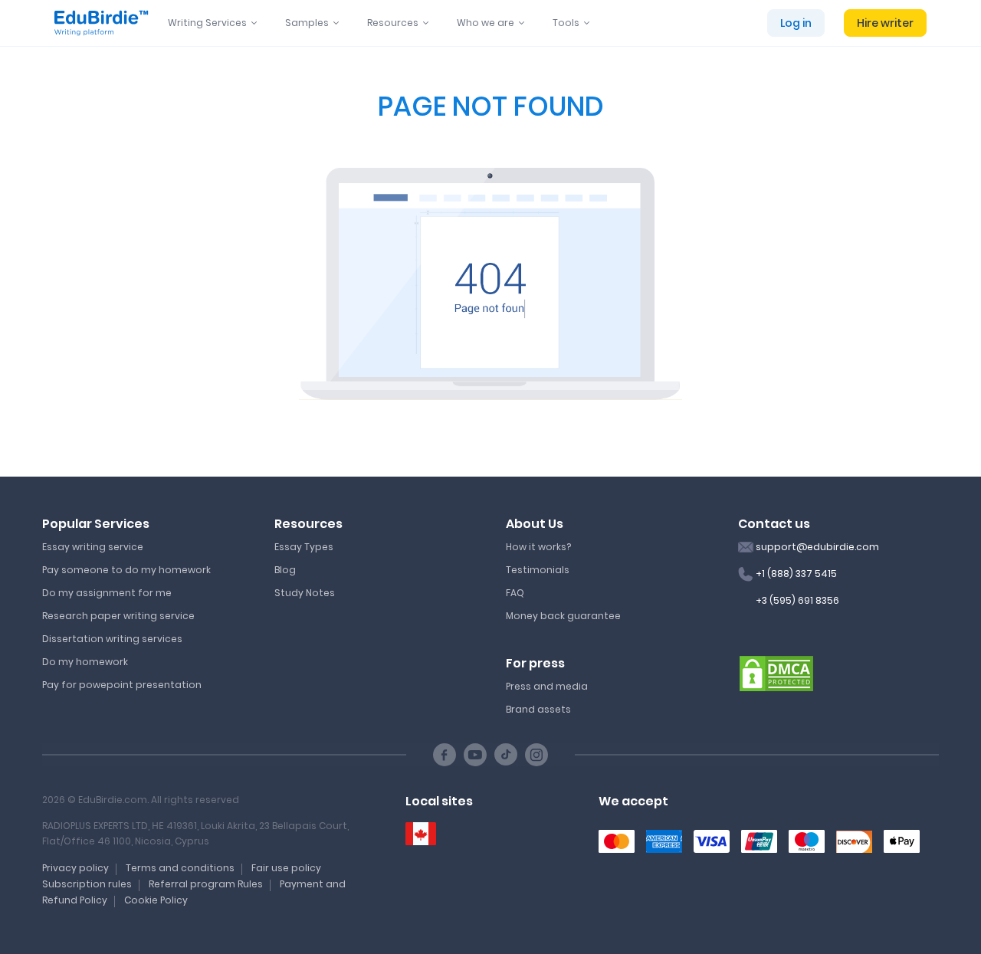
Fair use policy (286, 867)
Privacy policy (75, 867)
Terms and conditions (180, 867)
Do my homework (85, 661)
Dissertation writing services (112, 638)
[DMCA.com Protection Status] (776, 672)
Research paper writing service (118, 615)
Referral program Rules (206, 883)
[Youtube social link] (475, 754)
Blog (285, 569)
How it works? (538, 546)
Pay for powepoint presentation (122, 684)
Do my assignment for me (107, 592)
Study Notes (304, 592)
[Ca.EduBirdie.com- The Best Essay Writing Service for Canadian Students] (420, 834)
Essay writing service (92, 546)
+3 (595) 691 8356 (797, 600)
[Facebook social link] (444, 754)
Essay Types (303, 546)
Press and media (547, 686)
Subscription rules (87, 883)
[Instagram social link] (536, 754)
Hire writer (885, 23)
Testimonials (537, 569)
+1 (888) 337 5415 (796, 573)
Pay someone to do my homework (126, 569)
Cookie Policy (156, 899)
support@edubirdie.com (817, 546)
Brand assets (538, 709)
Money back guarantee (563, 615)
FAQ (515, 592)
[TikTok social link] (505, 754)
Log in (796, 23)
